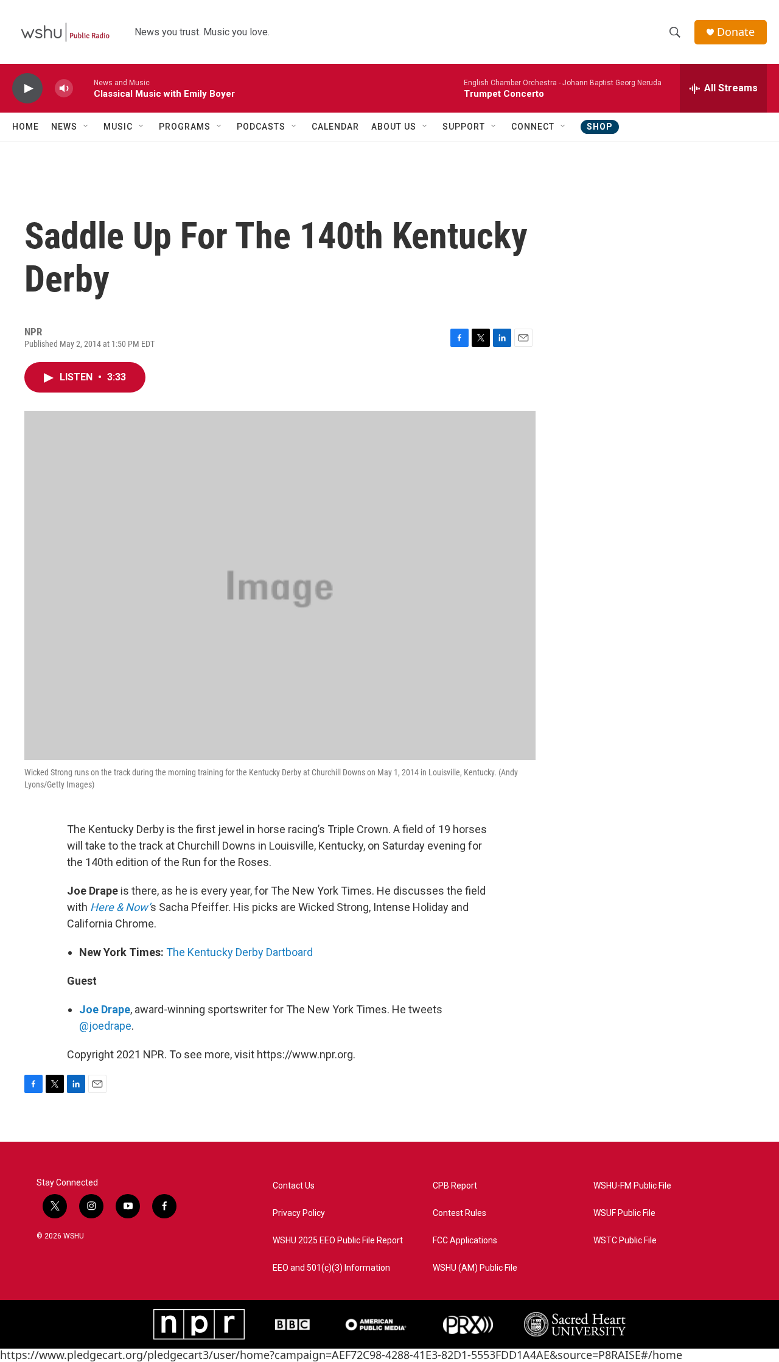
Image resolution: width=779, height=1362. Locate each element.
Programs (185, 126)
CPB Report (455, 1185)
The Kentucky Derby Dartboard (239, 952)
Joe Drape (104, 1009)
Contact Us (294, 1185)
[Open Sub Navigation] (86, 126)
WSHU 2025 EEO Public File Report (338, 1240)
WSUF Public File (624, 1213)
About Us (393, 126)
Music (118, 126)
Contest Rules (459, 1213)
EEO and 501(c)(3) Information (331, 1268)
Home (25, 126)
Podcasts (261, 126)
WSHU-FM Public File (632, 1185)
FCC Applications (465, 1240)
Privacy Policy (299, 1213)
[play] (27, 89)
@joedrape (105, 1025)
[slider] (83, 88)
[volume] (64, 88)
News (64, 126)
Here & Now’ (120, 907)
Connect (532, 126)
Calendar (335, 126)
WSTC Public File (625, 1240)
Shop (600, 126)
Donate (736, 32)
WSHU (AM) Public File (475, 1268)
